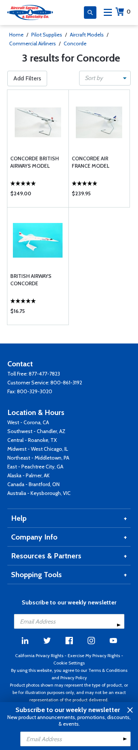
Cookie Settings (69, 663)
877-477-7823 (44, 373)
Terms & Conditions (107, 670)
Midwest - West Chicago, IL (37, 449)
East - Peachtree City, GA (35, 466)
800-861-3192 (66, 382)
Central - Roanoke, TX (32, 440)
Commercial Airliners (32, 43)
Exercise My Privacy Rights (94, 655)
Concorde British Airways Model (34, 162)
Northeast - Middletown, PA (38, 457)
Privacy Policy (73, 677)
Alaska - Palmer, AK (28, 475)
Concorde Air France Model (90, 162)
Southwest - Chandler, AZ (36, 431)
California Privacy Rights (39, 655)
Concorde (75, 43)
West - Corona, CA (28, 422)
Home (16, 34)
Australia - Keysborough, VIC (39, 493)
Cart (129, 11)
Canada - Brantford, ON (33, 484)
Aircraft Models (87, 34)
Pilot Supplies (46, 34)
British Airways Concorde (31, 280)
